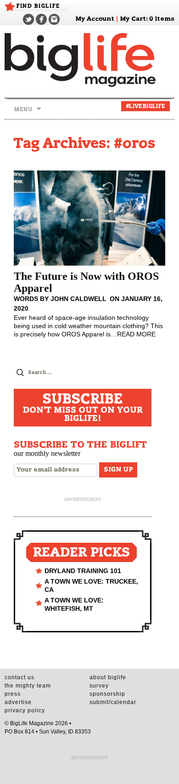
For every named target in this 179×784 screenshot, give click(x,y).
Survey (99, 685)
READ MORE (136, 334)
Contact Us (19, 677)
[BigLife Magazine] (89, 59)
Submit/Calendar (113, 702)
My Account (94, 19)
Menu (23, 109)
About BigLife (108, 677)
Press (13, 694)
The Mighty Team (28, 685)
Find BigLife (38, 6)
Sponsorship (107, 694)
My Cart (133, 19)
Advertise (18, 702)
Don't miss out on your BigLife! (83, 407)
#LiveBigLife (145, 106)
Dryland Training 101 (83, 570)
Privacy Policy (25, 710)
